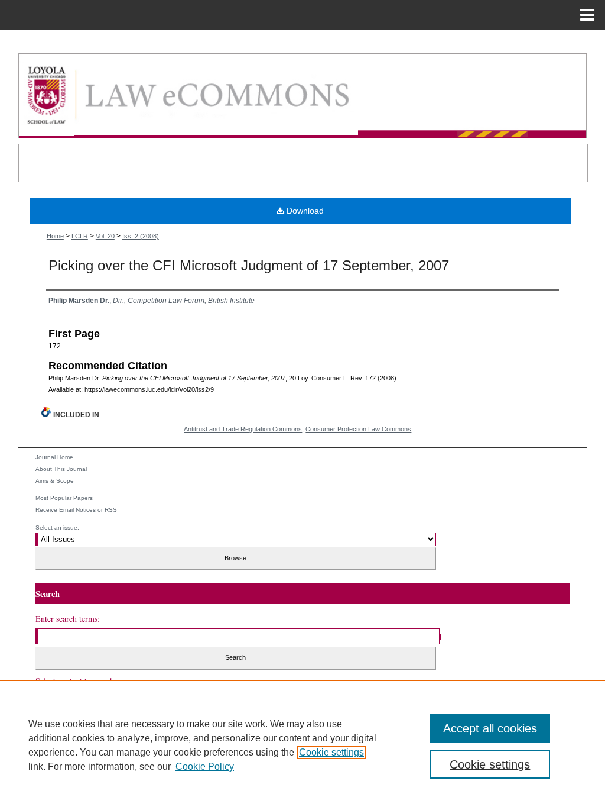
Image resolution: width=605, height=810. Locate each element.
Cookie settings (331, 752)
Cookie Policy (204, 766)
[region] (302, 745)
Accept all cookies (490, 728)
